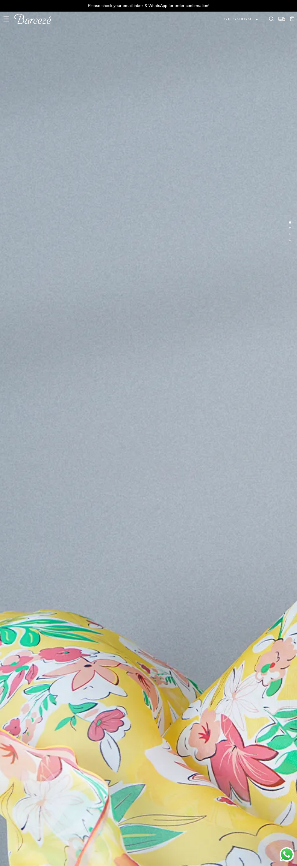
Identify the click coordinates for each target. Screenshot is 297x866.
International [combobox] (238, 19)
